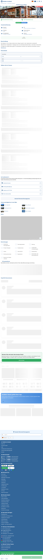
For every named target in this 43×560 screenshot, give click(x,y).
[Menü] (41, 1)
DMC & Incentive (4, 520)
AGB (2, 447)
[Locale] (32, 1)
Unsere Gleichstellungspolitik (6, 450)
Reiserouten (3, 508)
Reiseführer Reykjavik (5, 500)
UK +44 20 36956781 (7, 537)
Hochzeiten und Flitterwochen (7, 515)
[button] (21, 12)
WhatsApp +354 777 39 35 (8, 541)
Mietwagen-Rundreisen (5, 477)
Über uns (3, 443)
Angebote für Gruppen (5, 517)
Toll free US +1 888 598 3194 (8, 535)
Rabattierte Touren (4, 489)
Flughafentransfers (4, 484)
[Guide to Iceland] (6, 1)
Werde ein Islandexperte (6, 545)
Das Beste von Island (5, 506)
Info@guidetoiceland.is (7, 530)
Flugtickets (3, 482)
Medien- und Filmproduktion (6, 524)
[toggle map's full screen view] (40, 238)
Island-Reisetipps (4, 498)
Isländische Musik (4, 503)
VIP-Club (3, 490)
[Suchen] (37, 1)
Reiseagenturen (4, 514)
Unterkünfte (3, 480)
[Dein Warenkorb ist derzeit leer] (39, 1)
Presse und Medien (5, 522)
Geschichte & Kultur (5, 501)
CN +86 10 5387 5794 (7, 540)
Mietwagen (3, 479)
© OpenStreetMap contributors (37, 239)
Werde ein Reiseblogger (5, 547)
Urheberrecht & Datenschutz (6, 448)
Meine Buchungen (4, 492)
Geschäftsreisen (4, 519)
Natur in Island (4, 496)
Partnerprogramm (4, 549)
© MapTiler (30, 239)
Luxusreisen (3, 487)
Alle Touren (3, 474)
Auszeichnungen (4, 445)
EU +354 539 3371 (6, 538)
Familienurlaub (4, 485)
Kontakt (2, 452)
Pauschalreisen (4, 475)
